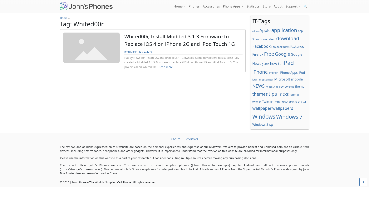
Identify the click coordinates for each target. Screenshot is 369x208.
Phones (194, 6)
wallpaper (262, 108)
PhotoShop (271, 86)
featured (297, 46)
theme (299, 86)
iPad (288, 63)
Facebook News (280, 47)
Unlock (293, 102)
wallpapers (282, 108)
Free (269, 53)
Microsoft (282, 79)
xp (271, 124)
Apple (265, 30)
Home (178, 6)
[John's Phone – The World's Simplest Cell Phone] (86, 6)
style (291, 86)
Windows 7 (289, 116)
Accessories (211, 6)
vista (302, 101)
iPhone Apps (288, 72)
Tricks (283, 94)
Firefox (257, 54)
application (284, 30)
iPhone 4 (273, 73)
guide (265, 64)
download (287, 38)
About (278, 6)
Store (267, 6)
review (283, 86)
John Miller (130, 51)
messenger (266, 79)
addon (255, 31)
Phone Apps (232, 6)
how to (276, 63)
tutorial (294, 94)
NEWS (258, 86)
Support (292, 6)
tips (272, 94)
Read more (166, 67)
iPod (301, 72)
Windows (263, 116)
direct (272, 39)
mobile (297, 79)
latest (255, 79)
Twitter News (280, 102)
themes (260, 94)
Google (282, 54)
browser (264, 39)
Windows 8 (260, 124)
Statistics (253, 6)
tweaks (256, 102)
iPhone (260, 72)
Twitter (267, 101)
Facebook (261, 46)
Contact (192, 139)
